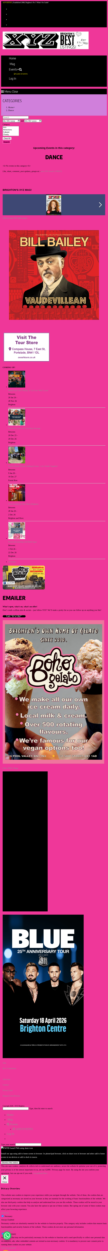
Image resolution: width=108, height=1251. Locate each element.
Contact (6, 1085)
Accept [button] (36, 1173)
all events (12, 562)
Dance (11, 110)
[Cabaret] (11, 132)
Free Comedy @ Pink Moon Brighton (23, 504)
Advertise (6, 1079)
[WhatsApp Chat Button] (7, 1235)
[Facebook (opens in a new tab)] (9, 14)
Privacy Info (8, 1090)
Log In (10, 1133)
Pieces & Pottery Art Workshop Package (24, 428)
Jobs (4, 1063)
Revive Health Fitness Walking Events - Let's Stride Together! (33, 466)
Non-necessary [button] (7, 1230)
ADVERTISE (7, 3)
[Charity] (11, 134)
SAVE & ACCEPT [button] (8, 1248)
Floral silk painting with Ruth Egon (22, 542)
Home (10, 1114)
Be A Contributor (9, 1068)
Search (6, 142)
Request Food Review (11, 1096)
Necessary (8, 1216)
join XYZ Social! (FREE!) (51, 171)
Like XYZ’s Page (10, 768)
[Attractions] (11, 130)
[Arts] (11, 127)
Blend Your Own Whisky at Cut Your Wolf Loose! (28, 390)
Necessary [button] (5, 1213)
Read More (43, 1173)
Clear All (7, 138)
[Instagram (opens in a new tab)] (9, 19)
